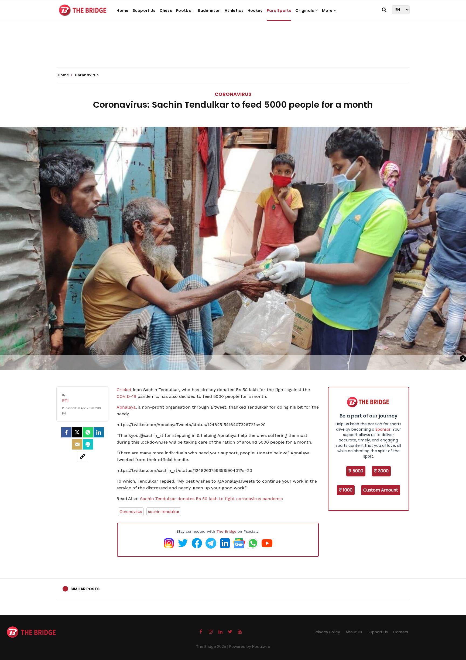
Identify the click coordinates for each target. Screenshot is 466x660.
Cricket (124, 389)
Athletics (234, 10)
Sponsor (382, 429)
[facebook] (66, 432)
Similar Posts (85, 589)
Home (122, 10)
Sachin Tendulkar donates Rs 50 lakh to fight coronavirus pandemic (211, 498)
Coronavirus (233, 94)
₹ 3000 (381, 471)
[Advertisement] (233, 51)
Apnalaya (126, 407)
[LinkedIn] (98, 432)
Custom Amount (380, 490)
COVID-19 (126, 396)
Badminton (209, 10)
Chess (166, 10)
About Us (353, 632)
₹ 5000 (355, 471)
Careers (400, 632)
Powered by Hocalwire (249, 646)
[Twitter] (77, 432)
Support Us (144, 10)
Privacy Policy (327, 632)
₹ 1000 (345, 490)
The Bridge (226, 531)
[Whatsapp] (88, 432)
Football (185, 10)
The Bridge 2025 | (212, 646)
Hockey (255, 10)
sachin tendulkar (163, 511)
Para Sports (279, 10)
